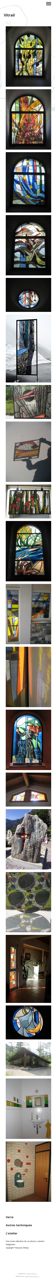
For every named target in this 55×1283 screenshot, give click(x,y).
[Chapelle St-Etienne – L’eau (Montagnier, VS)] (28, 182)
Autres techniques (19, 1225)
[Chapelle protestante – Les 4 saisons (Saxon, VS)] (28, 551)
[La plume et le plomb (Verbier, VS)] (28, 790)
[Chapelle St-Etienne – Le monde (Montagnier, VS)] (28, 295)
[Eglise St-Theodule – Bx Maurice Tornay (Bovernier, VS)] (28, 740)
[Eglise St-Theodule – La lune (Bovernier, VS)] (28, 1022)
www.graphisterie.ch (32, 1276)
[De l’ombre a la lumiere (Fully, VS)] (28, 614)
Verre (9, 1217)
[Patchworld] (28, 348)
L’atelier (11, 1233)
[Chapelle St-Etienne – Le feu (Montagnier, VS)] (28, 119)
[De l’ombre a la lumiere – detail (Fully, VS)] (28, 677)
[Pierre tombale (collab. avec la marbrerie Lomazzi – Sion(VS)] (28, 839)
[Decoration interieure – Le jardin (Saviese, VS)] (28, 1108)
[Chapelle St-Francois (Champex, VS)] (28, 1059)
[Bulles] (28, 902)
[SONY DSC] (28, 969)
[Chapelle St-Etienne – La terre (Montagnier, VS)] (28, 245)
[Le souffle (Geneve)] (28, 452)
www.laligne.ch (32, 1274)
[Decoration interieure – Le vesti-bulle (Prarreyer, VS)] (28, 1171)
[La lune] (28, 402)
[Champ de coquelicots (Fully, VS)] (28, 501)
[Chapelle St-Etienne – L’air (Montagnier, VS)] (28, 56)
